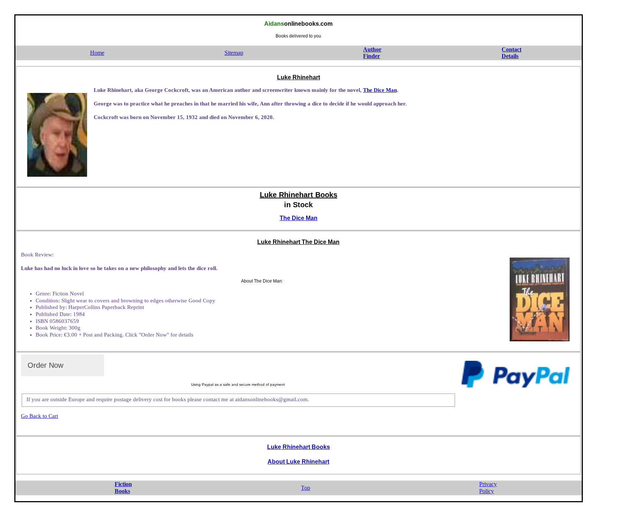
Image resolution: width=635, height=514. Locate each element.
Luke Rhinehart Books (298, 447)
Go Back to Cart (39, 416)
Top (305, 488)
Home (97, 53)
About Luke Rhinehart (298, 462)
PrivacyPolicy (488, 487)
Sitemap (234, 53)
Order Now (45, 365)
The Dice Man (380, 90)
